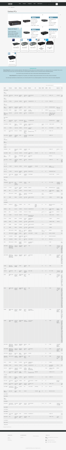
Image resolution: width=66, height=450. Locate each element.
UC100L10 (5, 144)
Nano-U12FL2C (6, 135)
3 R (45, 274)
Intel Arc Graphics (25, 182)
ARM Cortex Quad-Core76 (11, 266)
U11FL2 (5, 127)
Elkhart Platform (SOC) (16, 156)
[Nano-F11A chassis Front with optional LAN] (24, 43)
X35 (4, 230)
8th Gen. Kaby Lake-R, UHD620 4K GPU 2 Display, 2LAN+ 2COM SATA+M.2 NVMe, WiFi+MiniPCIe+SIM (12, 65)
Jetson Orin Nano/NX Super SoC (16, 275)
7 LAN (29, 245)
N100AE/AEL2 (5, 149)
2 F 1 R (46, 386)
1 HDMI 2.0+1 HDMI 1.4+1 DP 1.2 (51, 368)
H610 (15, 270)
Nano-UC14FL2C (5, 98)
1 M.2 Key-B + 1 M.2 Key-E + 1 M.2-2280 (58, 246)
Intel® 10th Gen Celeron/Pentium (11, 387)
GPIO (61, 124)
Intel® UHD (25, 187)
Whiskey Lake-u (16, 110)
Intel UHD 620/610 (25, 110)
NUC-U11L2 (5, 174)
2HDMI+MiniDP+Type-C (52, 171)
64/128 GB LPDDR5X (20, 349)
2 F (45, 95)
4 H (42, 365)
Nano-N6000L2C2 (5, 391)
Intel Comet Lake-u (16, 384)
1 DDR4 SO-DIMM (20, 404)
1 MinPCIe (58, 127)
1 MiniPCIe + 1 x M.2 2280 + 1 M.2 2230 (58, 404)
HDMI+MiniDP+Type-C (52, 187)
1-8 (35, 101)
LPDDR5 (20, 265)
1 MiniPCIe (58, 197)
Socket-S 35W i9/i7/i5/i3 (11, 121)
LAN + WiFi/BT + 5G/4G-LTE (30, 166)
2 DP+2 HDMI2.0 (51, 127)
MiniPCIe (58, 214)
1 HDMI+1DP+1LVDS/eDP (52, 110)
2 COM (62, 155)
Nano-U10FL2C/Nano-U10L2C (41, 48)
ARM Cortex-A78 (11, 356)
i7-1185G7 (10, 166)
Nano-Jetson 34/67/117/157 (6, 356)
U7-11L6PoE (5, 383)
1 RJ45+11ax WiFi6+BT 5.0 (30, 230)
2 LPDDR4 (20, 386)
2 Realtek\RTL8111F (31, 365)
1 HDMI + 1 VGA (51, 383)
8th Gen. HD (25, 214)
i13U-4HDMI (5, 374)
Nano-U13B (5, 169)
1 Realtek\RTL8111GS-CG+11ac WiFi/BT (31, 215)
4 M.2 (35, 130)
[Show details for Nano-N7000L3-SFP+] (50, 43)
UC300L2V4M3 (6, 182)
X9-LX (4, 197)
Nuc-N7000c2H (6, 420)
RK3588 (16, 236)
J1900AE (5, 190)
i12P (4, 371)
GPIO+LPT (62, 365)
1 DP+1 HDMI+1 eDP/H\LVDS (51, 365)
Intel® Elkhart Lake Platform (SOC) (16, 387)
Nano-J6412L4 (6, 403)
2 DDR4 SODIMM (20, 372)
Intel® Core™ (11, 204)
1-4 (35, 365)
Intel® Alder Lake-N (16, 414)
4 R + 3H (43, 190)
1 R (45, 190)
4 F (42, 204)
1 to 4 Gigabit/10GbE (31, 120)
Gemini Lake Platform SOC (16, 417)
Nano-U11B (5, 166)
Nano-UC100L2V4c (5, 180)
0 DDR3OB (20, 197)
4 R (45, 204)
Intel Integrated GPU (25, 121)
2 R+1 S (43, 197)
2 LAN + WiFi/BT (30, 193)
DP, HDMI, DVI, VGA (51, 120)
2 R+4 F (43, 127)
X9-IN (4, 224)
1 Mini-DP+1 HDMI (51, 174)
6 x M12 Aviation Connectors (30, 321)
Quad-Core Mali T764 (25, 194)
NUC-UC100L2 (6, 177)
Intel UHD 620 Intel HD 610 (25, 125)
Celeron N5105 (16, 391)
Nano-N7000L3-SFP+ (49, 48)
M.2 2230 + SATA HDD (58, 188)
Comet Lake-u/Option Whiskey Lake (16, 160)
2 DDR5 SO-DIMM (20, 95)
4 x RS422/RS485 (58, 107)
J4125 (9, 416)
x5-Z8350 (10, 214)
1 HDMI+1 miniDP (51, 214)
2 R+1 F (43, 224)
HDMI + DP (50, 386)
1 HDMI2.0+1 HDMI (51, 221)
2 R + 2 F (43, 403)
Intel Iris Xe (25, 127)
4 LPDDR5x (20, 182)
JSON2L (5, 274)
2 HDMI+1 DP (51, 135)
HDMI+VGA (50, 155)
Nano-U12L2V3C (5, 93)
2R (45, 171)
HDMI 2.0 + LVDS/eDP (52, 233)
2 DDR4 (20, 135)
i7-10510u (10, 101)
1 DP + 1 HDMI (51, 182)
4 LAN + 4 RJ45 (30, 270)
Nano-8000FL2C (11, 61)
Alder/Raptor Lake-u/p (16, 107)
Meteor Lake (16, 95)
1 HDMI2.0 (50, 197)
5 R (42, 386)
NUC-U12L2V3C (6, 90)
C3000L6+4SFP (6, 424)
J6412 (9, 155)
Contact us (21, 437)
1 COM (62, 386)
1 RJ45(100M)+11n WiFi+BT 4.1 (30, 219)
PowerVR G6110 (25, 219)
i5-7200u (10, 365)
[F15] (41, 43)
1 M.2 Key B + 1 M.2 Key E (58, 271)
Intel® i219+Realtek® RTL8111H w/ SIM (30, 369)
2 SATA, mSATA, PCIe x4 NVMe (36, 205)
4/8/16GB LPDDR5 (20, 310)
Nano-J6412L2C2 (5, 156)
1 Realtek (29, 190)
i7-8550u (10, 124)
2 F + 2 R (43, 95)
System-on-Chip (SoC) (16, 246)
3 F (42, 214)
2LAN (29, 274)
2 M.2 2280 (58, 95)
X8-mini (5, 362)
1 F (45, 214)
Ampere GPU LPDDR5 (25, 275)
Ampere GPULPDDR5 (25, 321)
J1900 (9, 190)
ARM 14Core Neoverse (10, 353)
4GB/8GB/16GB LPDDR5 (21, 275)
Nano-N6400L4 (6, 407)
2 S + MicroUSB (43, 230)
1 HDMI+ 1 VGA (51, 416)
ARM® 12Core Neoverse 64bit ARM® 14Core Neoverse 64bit (11, 256)
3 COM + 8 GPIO (62, 384)
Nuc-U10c (5, 187)
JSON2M (5, 309)
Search (57, 4)
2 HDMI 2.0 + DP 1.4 (51, 371)
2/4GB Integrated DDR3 (20, 194)
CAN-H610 (5, 270)
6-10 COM (62, 204)
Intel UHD (25, 166)
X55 (4, 233)
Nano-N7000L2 (6, 396)
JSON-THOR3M (6, 348)
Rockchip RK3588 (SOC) (16, 356)
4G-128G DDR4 (21, 120)
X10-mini (5, 218)
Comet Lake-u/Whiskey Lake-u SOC (16, 369)
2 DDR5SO (20, 130)
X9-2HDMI (5, 221)
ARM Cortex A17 (11, 193)
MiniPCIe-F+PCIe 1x (58, 191)
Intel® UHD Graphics (25, 149)
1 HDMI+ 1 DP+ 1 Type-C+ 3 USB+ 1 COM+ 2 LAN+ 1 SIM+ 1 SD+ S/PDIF (52, 114)
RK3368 (10, 218)
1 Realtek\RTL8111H (31, 101)
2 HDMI (50, 245)
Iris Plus (25, 371)
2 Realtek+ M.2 (30, 159)
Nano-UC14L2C (6, 95)
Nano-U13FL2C (6, 422)
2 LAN (29, 149)
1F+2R (46, 187)
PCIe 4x (58, 365)
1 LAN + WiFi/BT (30, 386)
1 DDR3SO (20, 190)
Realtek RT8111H (30, 171)
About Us (9, 438)
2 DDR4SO (20, 101)
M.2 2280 (36, 233)
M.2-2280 (36, 380)
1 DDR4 (20, 413)
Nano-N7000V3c (5, 398)
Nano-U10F (5, 101)
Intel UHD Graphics (25, 384)
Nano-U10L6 (5, 380)
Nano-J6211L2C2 (5, 142)
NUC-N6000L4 (6, 401)
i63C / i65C (5, 368)
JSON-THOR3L (6, 344)
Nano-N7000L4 (6, 413)
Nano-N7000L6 (6, 411)
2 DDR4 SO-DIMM (20, 171)
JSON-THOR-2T (6, 353)
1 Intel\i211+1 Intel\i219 (30, 128)
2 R (45, 127)
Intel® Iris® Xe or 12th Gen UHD (25, 136)
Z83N (4, 214)
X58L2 (4, 236)
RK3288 (16, 193)
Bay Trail (16, 190)
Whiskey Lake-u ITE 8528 (16, 378)
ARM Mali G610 (25, 266)
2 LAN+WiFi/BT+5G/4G (31, 131)
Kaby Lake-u (16, 365)
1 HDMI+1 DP (51, 101)
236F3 (4, 120)
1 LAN (29, 182)
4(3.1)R (46, 166)
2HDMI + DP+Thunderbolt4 (51, 166)
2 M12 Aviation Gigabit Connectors (31, 310)
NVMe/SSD (36, 371)
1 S (45, 230)
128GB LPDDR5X (20, 353)
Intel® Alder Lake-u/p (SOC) (16, 136)
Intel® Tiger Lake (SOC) (16, 174)
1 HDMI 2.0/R (51, 193)
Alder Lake (16, 130)
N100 (9, 149)
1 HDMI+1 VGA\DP (51, 124)
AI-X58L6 (5, 268)
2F (45, 130)
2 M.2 (57, 159)
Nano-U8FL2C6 (24, 47)
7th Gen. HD (25, 190)
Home (9, 7)
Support (9, 437)
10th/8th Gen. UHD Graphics (25, 369)
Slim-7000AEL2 (6, 365)
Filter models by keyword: (49, 85)
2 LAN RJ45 (29, 353)
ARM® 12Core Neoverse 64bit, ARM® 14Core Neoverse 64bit (11, 246)
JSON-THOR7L (6, 245)
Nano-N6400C (6, 386)
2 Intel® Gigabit (30, 174)
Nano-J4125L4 (6, 416)
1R (45, 265)
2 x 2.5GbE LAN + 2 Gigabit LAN (30, 242)
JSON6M (5, 320)
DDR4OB (20, 233)
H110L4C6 (5, 204)
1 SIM (61, 265)
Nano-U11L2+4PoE (5, 139)
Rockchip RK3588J (16, 266)
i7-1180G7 (10, 127)
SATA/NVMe (36, 386)
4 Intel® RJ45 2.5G (30, 413)
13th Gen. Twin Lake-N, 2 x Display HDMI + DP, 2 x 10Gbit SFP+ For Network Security (50, 51)
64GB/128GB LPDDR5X (20, 246)
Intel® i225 (29, 187)
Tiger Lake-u (16, 127)
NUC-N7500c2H (6, 409)
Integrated (25, 365)
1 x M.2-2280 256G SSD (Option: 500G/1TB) (58, 256)
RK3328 (10, 362)
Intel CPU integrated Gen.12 (25, 271)
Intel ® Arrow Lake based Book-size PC (16, 50)
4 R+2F (46, 368)
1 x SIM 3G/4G (58, 417)
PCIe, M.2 (58, 174)
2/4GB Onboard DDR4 (21, 230)
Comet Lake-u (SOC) (16, 188)
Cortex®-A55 (10, 236)
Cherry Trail (16, 214)
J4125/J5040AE (6, 202)
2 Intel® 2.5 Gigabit (31, 135)
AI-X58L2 (5, 265)
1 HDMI (50, 265)
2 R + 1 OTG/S (43, 194)
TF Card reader (62, 194)
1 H (42, 380)
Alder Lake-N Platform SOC (16, 150)
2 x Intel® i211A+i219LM (30, 110)
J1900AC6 (5, 211)
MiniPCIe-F (58, 211)
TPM (61, 127)
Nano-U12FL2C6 (33, 47)
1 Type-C (62, 353)
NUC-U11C (5, 171)
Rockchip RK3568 (16, 233)
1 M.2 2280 (36, 166)
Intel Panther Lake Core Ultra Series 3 (16, 184)
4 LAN (29, 204)
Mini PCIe (39, 391)
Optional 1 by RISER (58, 121)
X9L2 (4, 193)
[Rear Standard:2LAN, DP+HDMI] (12, 56)
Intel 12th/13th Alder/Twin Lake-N (11, 404)
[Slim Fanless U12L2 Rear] (16, 43)
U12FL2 (5, 130)
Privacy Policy (10, 440)
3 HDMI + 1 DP (51, 130)
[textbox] (51, 4)
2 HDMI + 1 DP (51, 95)
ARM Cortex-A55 (11, 230)
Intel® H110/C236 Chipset (16, 205)
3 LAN (29, 344)
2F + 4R (43, 130)
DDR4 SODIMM (21, 155)
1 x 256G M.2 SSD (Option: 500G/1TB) (58, 321)
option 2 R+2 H (43, 124)
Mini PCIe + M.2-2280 (58, 381)
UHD (24, 204)
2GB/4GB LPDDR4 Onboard (20, 243)
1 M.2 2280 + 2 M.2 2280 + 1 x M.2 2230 (58, 183)
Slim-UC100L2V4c (16, 47)
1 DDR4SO (20, 124)
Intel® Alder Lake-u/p (10, 135)
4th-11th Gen (16, 121)
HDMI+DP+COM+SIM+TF (52, 236)
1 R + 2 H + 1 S (43, 233)
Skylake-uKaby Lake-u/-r (16, 125)
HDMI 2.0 (50, 230)
